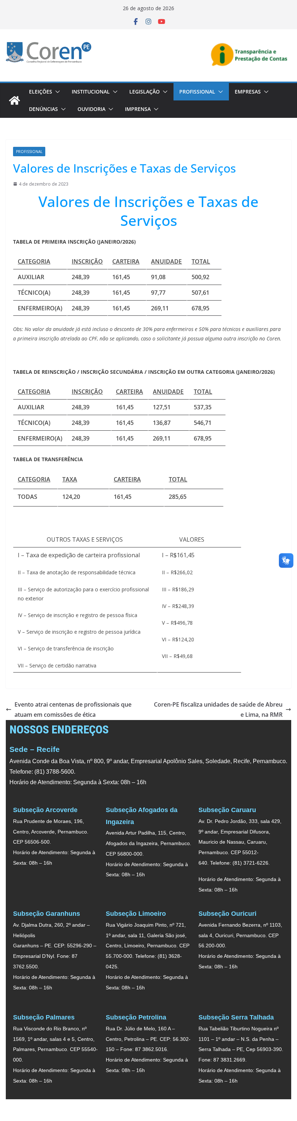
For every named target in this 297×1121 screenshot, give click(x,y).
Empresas (248, 91)
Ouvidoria (91, 109)
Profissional (197, 91)
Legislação (144, 91)
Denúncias (43, 109)
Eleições (40, 91)
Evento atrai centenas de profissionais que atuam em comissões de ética (72, 709)
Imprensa (138, 109)
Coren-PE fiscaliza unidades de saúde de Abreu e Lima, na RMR (218, 709)
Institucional (91, 91)
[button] (56, 92)
